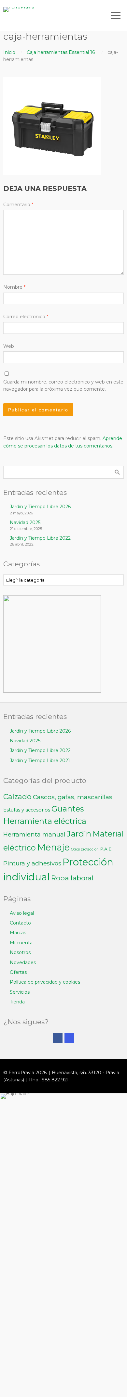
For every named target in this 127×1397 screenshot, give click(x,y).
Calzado (17, 796)
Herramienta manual (34, 834)
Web (8, 346)
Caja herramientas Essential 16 (61, 52)
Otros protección (85, 849)
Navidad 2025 (25, 522)
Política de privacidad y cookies (45, 982)
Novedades (23, 962)
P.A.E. (106, 848)
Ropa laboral (72, 878)
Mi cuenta (21, 943)
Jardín (79, 833)
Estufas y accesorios (26, 810)
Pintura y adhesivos (32, 863)
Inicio (9, 52)
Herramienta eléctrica (44, 821)
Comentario (18, 205)
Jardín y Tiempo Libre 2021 (40, 760)
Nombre (14, 287)
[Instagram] (69, 1038)
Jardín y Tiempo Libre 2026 (40, 507)
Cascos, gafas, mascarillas (72, 797)
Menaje (53, 847)
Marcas (18, 933)
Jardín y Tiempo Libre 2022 (40, 538)
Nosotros (20, 952)
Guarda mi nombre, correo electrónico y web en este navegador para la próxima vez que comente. (63, 385)
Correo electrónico (25, 317)
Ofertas (18, 972)
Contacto (20, 923)
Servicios (20, 992)
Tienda (17, 1002)
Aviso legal (22, 913)
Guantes (67, 808)
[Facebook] (58, 1038)
